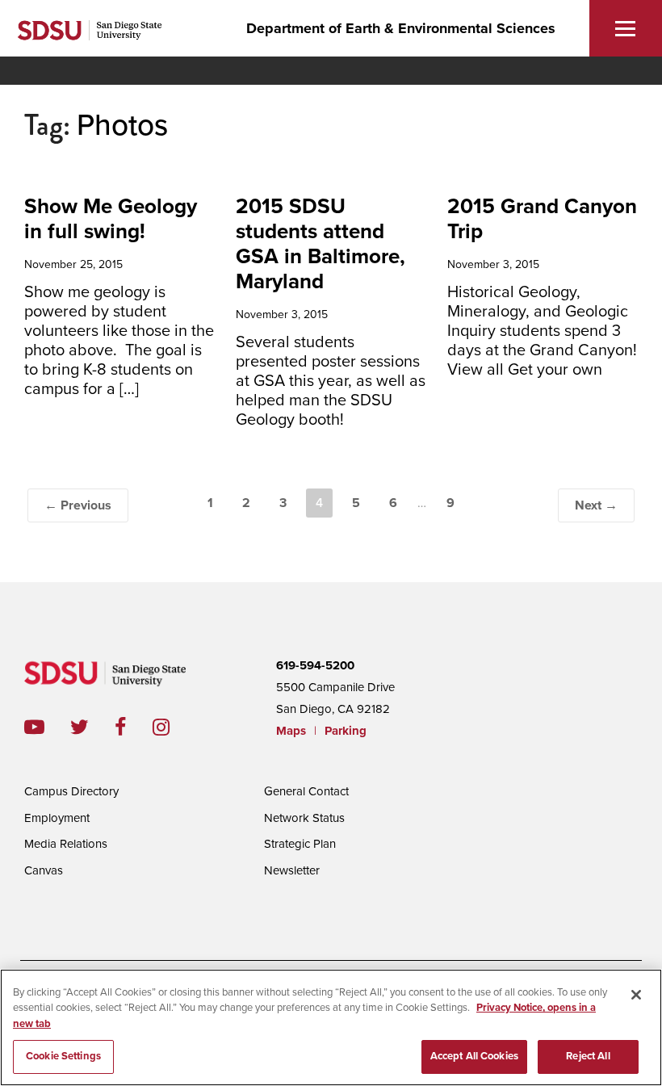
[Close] (636, 995)
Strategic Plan (300, 844)
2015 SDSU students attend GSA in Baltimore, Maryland (320, 244)
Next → (596, 505)
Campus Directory (71, 791)
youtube (34, 727)
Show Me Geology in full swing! (110, 219)
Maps (291, 730)
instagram (174, 727)
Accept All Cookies (474, 1056)
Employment (57, 818)
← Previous (77, 505)
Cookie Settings (63, 1056)
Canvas (43, 870)
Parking (346, 730)
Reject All (588, 1056)
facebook (134, 727)
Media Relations (65, 844)
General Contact (306, 791)
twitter (92, 727)
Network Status (304, 818)
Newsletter (292, 870)
